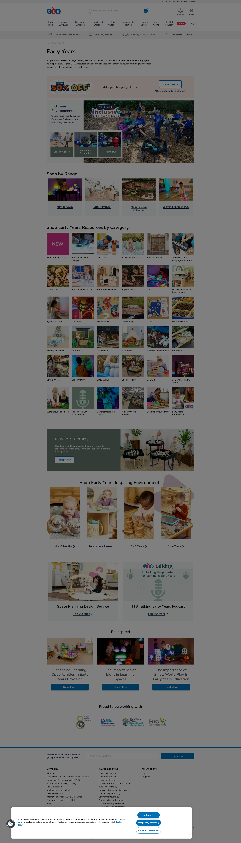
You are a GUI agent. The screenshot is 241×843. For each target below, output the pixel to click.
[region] (101, 823)
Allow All (148, 815)
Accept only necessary (148, 822)
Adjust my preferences (148, 830)
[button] (10, 823)
